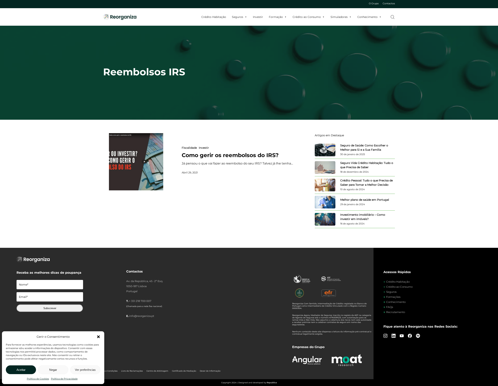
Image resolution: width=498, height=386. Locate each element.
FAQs (389, 307)
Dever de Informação (210, 371)
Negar (53, 369)
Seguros (237, 17)
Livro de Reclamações (132, 371)
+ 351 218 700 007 (140, 300)
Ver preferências (85, 369)
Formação (276, 17)
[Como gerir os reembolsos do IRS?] (136, 161)
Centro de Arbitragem (157, 371)
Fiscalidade (189, 147)
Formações (393, 296)
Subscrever (49, 308)
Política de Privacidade (64, 378)
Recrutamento (395, 312)
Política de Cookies (38, 378)
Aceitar (21, 369)
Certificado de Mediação (184, 371)
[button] (98, 337)
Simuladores (339, 17)
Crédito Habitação (213, 17)
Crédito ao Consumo (307, 17)
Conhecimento (367, 17)
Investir (258, 17)
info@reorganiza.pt (141, 315)
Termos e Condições (107, 371)
